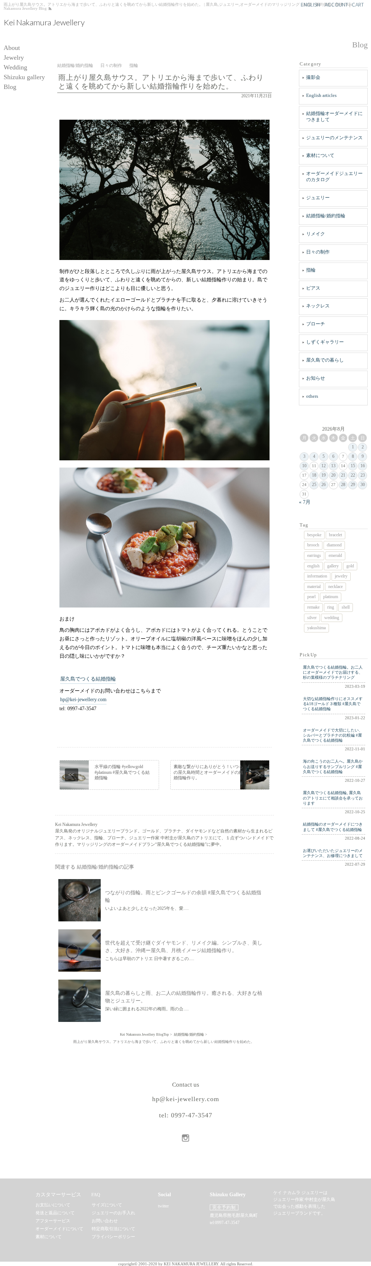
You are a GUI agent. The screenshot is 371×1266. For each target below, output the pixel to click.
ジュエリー (318, 197)
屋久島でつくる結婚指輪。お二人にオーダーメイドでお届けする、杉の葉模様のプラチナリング (333, 672)
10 (304, 465)
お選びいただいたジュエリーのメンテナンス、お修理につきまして (333, 853)
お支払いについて (53, 1204)
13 (333, 465)
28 (343, 484)
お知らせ (315, 378)
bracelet (335, 534)
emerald (335, 555)
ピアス (313, 288)
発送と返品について (55, 1212)
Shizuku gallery (24, 77)
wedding (331, 617)
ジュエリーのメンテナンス (334, 137)
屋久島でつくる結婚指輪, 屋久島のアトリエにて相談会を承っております (333, 797)
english (313, 565)
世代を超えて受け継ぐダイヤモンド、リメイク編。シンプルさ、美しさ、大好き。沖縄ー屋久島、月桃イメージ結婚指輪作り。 (183, 946)
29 (353, 484)
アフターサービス (53, 1220)
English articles (321, 95)
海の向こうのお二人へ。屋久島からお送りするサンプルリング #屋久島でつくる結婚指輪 (333, 766)
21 (343, 475)
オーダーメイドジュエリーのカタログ (334, 176)
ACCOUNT (336, 5)
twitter (163, 1206)
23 (362, 475)
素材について (320, 155)
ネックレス (318, 305)
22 (353, 475)
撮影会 (313, 77)
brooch (313, 544)
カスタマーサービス (58, 1194)
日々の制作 (318, 252)
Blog (10, 87)
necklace (335, 586)
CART (358, 5)
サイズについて (107, 1204)
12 (323, 465)
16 (362, 465)
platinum (330, 596)
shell (346, 607)
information (317, 576)
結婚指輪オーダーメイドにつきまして (334, 116)
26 (323, 484)
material (314, 586)
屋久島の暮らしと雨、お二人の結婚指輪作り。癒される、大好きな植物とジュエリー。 (183, 996)
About (12, 47)
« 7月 (304, 502)
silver (312, 617)
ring (330, 607)
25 (314, 484)
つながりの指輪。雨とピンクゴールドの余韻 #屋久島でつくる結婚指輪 (183, 896)
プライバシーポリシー (113, 1236)
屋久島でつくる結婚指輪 (88, 679)
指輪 (311, 270)
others (312, 396)
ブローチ (315, 324)
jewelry (341, 576)
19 (323, 475)
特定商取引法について (113, 1228)
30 (362, 484)
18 (314, 475)
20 (333, 475)
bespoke (314, 534)
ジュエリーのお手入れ (113, 1212)
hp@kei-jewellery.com (83, 699)
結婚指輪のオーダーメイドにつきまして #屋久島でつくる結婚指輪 (333, 826)
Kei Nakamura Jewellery (44, 22)
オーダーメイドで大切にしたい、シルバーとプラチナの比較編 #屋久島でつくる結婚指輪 (333, 735)
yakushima (316, 627)
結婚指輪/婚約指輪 (325, 215)
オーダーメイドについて (59, 1228)
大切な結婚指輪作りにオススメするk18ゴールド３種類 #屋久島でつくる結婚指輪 (333, 703)
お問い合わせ (105, 1220)
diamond (334, 544)
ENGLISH (310, 5)
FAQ (95, 1194)
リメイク (315, 233)
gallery (333, 565)
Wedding (15, 67)
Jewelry (14, 57)
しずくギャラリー (325, 342)
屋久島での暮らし (325, 360)
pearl (311, 596)
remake (313, 607)
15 (353, 465)
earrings (314, 555)
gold (350, 565)
